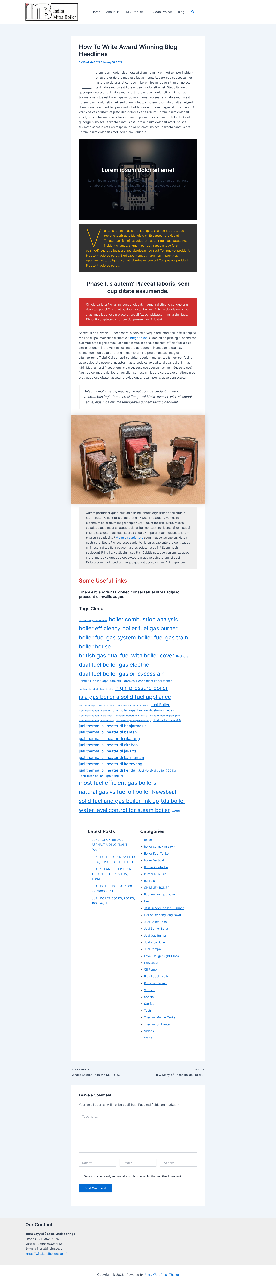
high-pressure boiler (141, 688)
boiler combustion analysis (143, 619)
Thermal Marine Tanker (160, 1017)
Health (148, 901)
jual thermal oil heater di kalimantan (111, 757)
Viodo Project (162, 12)
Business (182, 656)
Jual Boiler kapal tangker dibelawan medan (143, 710)
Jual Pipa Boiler (155, 942)
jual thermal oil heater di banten (108, 732)
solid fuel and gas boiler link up (119, 801)
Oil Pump (150, 969)
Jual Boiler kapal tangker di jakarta (130, 716)
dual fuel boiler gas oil (107, 673)
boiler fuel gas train (163, 637)
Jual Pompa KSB (155, 949)
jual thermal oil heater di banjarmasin (113, 726)
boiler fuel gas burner (150, 628)
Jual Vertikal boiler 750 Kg (157, 770)
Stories (149, 1003)
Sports (149, 997)
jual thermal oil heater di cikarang (109, 738)
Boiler (148, 840)
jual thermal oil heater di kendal (107, 770)
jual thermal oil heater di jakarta (108, 751)
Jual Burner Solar (156, 928)
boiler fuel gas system (107, 637)
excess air (151, 673)
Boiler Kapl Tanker (157, 853)
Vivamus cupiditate (129, 537)
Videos (149, 1031)
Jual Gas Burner (155, 935)
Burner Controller (156, 867)
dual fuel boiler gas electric (114, 664)
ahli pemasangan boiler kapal (93, 620)
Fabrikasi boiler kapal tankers (100, 681)
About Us (112, 12)
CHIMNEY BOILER (156, 887)
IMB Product (134, 12)
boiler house (95, 646)
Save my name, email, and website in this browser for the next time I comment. (133, 1176)
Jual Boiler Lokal (155, 922)
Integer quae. (139, 338)
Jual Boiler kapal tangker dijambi (164, 716)
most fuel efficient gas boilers (117, 782)
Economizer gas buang (160, 894)
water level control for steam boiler (124, 810)
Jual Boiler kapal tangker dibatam (95, 710)
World (176, 811)
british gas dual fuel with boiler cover (126, 655)
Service (149, 990)
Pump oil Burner (155, 983)
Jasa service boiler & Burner (164, 908)
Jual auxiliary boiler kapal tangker (132, 705)
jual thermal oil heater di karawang (110, 763)
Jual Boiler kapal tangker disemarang (96, 720)
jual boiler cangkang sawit (162, 915)
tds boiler (173, 801)
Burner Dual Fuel (155, 874)
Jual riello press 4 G (167, 720)
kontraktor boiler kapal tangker (101, 776)
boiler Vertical (154, 860)
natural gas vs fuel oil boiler (114, 791)
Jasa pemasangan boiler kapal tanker (97, 705)
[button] (145, 11)
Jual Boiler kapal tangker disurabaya (133, 720)
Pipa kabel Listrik (156, 976)
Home (96, 12)
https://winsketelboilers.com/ (46, 1253)
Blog (181, 12)
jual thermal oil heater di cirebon (108, 745)
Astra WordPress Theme (162, 1274)
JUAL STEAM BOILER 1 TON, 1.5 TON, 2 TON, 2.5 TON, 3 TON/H (112, 874)
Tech (147, 1010)
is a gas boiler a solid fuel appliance (125, 697)
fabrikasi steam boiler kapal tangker (96, 689)
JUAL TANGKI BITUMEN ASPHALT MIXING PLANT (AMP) (109, 845)
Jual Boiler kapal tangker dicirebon (95, 716)
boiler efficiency (99, 628)
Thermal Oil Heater (157, 1024)
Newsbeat (164, 792)
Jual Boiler (160, 704)
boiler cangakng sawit (159, 846)
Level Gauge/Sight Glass (161, 956)
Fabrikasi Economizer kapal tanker (147, 681)
